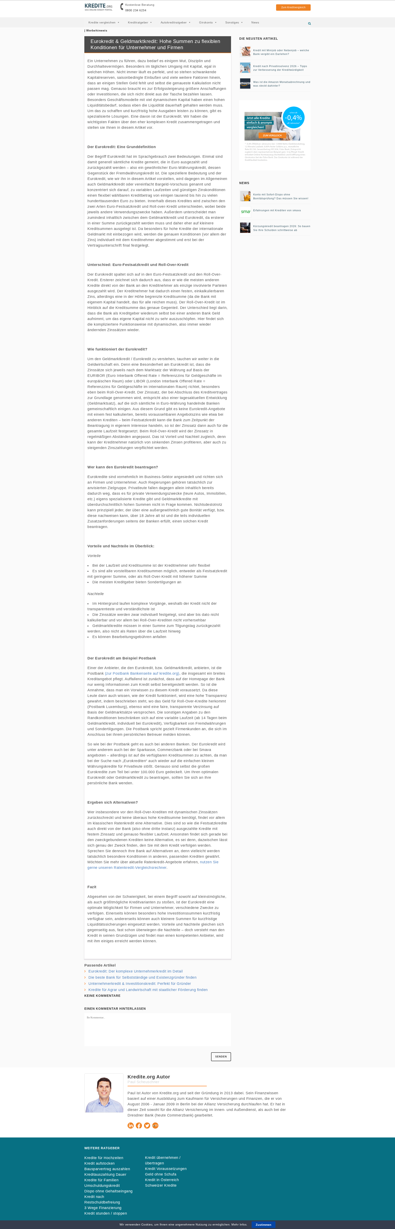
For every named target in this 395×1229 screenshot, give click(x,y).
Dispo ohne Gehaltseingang (108, 1191)
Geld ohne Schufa (160, 1174)
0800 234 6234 (135, 10)
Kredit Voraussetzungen (166, 1169)
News (255, 22)
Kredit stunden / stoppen (105, 1213)
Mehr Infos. (239, 1224)
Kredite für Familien (101, 1180)
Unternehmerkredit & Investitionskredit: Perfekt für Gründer (139, 984)
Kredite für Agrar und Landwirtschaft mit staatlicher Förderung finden (148, 990)
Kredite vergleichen (102, 22)
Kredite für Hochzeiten (103, 1158)
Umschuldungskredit (102, 1186)
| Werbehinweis (95, 30)
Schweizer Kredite (161, 1185)
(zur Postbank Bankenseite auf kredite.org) (142, 673)
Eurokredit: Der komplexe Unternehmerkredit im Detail (135, 971)
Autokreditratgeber (174, 22)
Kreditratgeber (138, 22)
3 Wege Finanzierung (103, 1208)
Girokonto (206, 22)
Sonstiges (232, 22)
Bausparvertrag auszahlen (107, 1169)
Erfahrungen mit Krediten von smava (277, 210)
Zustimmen (263, 1224)
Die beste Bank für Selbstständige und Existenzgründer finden (142, 977)
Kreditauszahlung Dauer (105, 1174)
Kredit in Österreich (162, 1180)
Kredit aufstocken (99, 1163)
